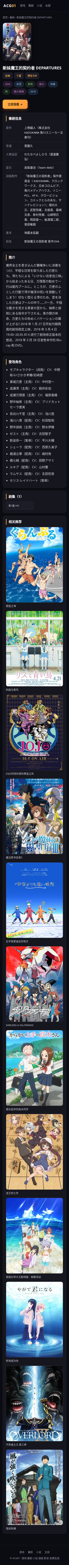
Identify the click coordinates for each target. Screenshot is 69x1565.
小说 (39, 5)
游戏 (22, 5)
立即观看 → (15, 104)
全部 (48, 5)
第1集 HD (13, 505)
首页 (5, 17)
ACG (9, 5)
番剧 (31, 5)
